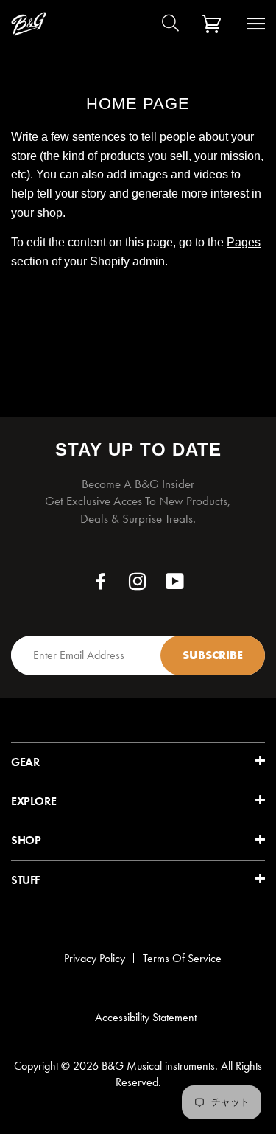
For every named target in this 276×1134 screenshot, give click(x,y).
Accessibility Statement (146, 1017)
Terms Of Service (182, 958)
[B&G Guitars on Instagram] (138, 585)
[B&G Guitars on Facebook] (101, 585)
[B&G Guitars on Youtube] (175, 585)
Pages (244, 242)
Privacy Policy (94, 958)
